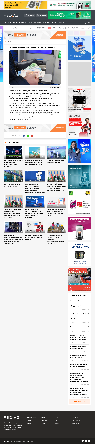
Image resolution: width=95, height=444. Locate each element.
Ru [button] (89, 23)
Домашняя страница (53, 42)
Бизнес (29, 23)
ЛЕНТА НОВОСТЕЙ (79, 296)
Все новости (79, 401)
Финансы (22, 23)
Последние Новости (11, 23)
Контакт (43, 423)
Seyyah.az (31, 15)
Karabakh (43, 15)
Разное (53, 23)
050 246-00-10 (76, 420)
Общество (46, 23)
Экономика (37, 23)
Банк (63, 42)
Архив (57, 423)
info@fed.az (75, 423)
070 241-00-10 (76, 417)
